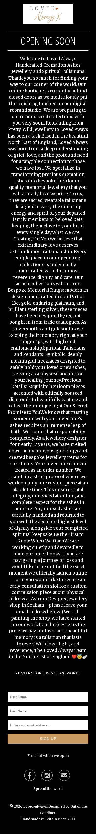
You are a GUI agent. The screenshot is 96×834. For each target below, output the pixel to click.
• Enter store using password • (48, 673)
